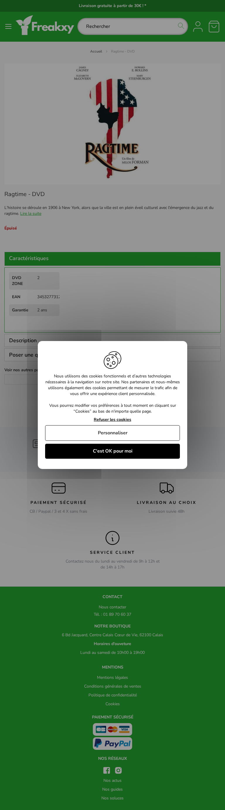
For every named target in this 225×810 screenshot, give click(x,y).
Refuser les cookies (112, 419)
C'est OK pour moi (112, 451)
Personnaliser (112, 433)
